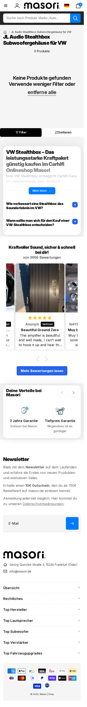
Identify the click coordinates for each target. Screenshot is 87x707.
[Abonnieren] (72, 523)
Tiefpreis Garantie (60, 421)
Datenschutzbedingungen (43, 504)
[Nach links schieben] (62, 392)
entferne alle (42, 92)
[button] (78, 5)
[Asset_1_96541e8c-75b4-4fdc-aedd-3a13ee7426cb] (24, 557)
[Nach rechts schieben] (73, 392)
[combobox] (42, 18)
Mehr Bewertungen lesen (42, 371)
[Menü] (5, 5)
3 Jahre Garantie (24, 421)
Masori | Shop (47, 694)
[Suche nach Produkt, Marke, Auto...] (75, 18)
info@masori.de (20, 571)
